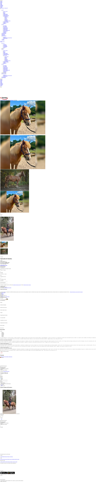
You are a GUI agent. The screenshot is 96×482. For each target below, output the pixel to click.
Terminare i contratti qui (10, 456)
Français (1, 7)
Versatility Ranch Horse (7, 60)
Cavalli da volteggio (5, 21)
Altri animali (4, 31)
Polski (1, 3)
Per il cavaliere (5, 26)
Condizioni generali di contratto (15, 459)
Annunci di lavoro (5, 29)
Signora (2, 378)
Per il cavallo (4, 25)
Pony (4, 51)
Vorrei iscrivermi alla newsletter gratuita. (6, 383)
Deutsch (1, 1)
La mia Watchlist (5, 46)
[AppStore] (3, 473)
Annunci (3, 24)
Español (1, 6)
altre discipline (2, 297)
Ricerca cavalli (7, 100)
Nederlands (1, 5)
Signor (2, 379)
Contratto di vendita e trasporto (7, 287)
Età (0, 294)
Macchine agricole (5, 28)
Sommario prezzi (4, 33)
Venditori (4, 62)
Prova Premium (4, 77)
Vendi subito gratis (4, 35)
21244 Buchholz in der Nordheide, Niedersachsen (6, 356)
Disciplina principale (2, 296)
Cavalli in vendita (5, 11)
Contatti (1, 456)
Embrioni (4, 12)
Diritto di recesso (10, 459)
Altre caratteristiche (2, 300)
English (1, 4)
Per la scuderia (5, 66)
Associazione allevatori (3, 299)
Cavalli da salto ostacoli (6, 15)
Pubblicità (3, 456)
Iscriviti (3, 39)
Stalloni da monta (5, 53)
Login (4, 47)
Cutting (6, 58)
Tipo (0, 293)
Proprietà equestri (5, 68)
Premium (6, 456)
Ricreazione (6, 19)
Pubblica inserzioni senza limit (7, 37)
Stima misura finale (2, 295)
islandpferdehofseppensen (6, 371)
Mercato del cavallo (2, 100)
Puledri (4, 13)
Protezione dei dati (5, 459)
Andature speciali (7, 296)
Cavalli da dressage (5, 14)
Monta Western (6, 16)
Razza (1, 292)
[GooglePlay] (11, 473)
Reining (6, 17)
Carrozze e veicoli (5, 27)
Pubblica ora (4, 23)
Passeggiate (6, 20)
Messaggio (1, 415)
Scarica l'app (3, 34)
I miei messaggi (5, 45)
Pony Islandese (11, 100)
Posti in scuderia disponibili (6, 30)
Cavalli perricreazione (5, 22)
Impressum (1, 459)
